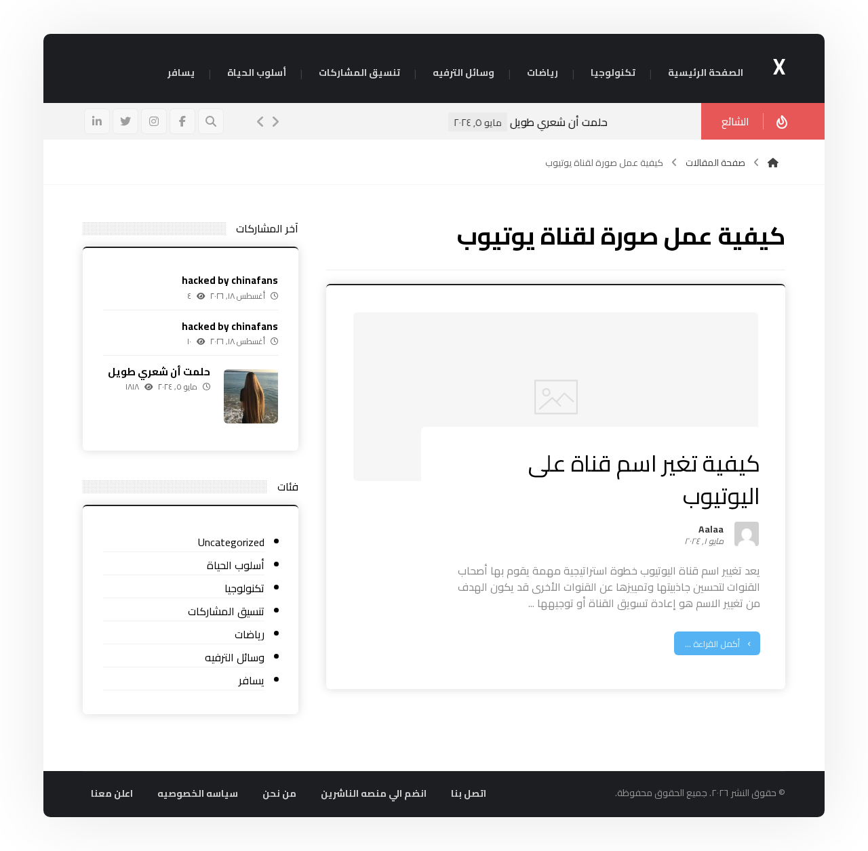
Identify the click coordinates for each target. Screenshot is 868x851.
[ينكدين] (97, 121)
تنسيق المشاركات (226, 611)
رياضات (249, 634)
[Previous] (260, 122)
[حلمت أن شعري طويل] (251, 396)
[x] (773, 162)
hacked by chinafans (230, 280)
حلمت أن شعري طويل (609, 122)
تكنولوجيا (244, 588)
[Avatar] (746, 533)
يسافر (251, 680)
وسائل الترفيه (234, 657)
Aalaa (711, 531)
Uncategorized (231, 542)
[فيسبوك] (182, 121)
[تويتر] (125, 121)
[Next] (275, 122)
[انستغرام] (154, 121)
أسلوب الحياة (235, 565)
